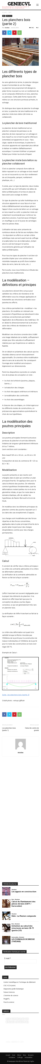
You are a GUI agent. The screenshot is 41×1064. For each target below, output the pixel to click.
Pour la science (8, 1002)
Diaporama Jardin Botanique (13, 989)
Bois (10, 12)
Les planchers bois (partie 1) (9, 729)
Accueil (4, 12)
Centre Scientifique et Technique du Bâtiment (19, 982)
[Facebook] (4, 32)
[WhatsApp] (19, 32)
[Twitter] (9, 32)
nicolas (7, 27)
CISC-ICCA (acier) (9, 985)
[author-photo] (20, 749)
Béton (19, 1055)
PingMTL (6, 999)
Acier (13, 1055)
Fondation (12, 1057)
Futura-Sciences (9, 992)
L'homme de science (10, 995)
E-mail (7, 958)
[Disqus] (20, 792)
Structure (9, 16)
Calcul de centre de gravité (32, 729)
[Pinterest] (14, 32)
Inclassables (28, 1057)
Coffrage (20, 1057)
